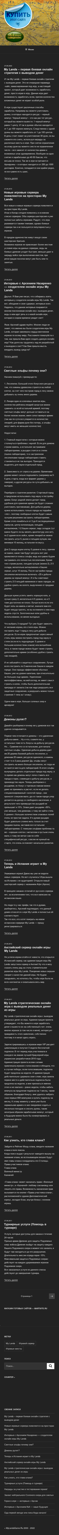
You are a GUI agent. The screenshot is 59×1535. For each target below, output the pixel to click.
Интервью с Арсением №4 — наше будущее (26, 1506)
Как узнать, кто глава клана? (24, 1140)
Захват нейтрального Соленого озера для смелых (29, 1494)
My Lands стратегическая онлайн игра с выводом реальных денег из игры (27, 1006)
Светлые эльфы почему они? (25, 370)
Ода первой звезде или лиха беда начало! (25, 1512)
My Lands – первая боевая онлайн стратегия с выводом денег (28, 71)
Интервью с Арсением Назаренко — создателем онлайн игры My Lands (27, 286)
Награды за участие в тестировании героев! (25, 1489)
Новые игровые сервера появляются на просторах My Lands (25, 195)
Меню (31, 49)
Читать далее (11, 178)
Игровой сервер (26, 1343)
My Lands (10, 1343)
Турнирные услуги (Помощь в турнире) (25, 1226)
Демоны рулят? (15, 719)
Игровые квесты (14, 1348)
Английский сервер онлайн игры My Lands (27, 949)
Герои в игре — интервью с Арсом (21, 1500)
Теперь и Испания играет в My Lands (25, 865)
